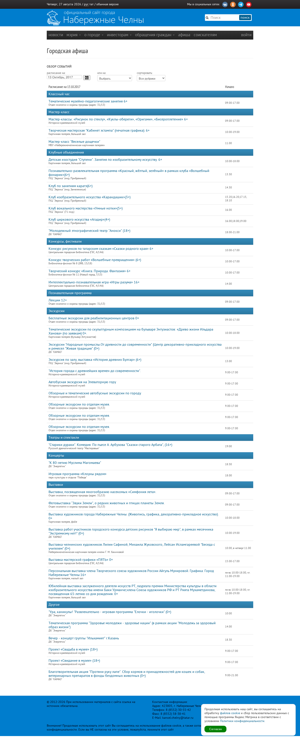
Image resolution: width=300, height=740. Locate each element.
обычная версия (107, 4)
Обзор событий (59, 66)
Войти (246, 34)
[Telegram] (240, 4)
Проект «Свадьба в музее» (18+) (73, 649)
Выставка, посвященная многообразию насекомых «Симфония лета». (102, 492)
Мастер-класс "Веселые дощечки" (74, 142)
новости (56, 34)
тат (91, 4)
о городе (92, 34)
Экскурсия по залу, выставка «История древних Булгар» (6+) (95, 360)
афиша (184, 34)
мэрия (73, 34)
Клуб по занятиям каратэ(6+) (70, 186)
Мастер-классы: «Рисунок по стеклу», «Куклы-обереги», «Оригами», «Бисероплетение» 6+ (118, 119)
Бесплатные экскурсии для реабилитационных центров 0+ (94, 318)
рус (86, 4)
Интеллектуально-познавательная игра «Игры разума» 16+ (94, 282)
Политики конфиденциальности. (242, 721)
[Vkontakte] (225, 4)
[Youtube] (248, 4)
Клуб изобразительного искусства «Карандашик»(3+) (89, 197)
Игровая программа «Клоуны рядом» (78, 474)
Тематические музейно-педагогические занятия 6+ (88, 101)
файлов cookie (230, 713)
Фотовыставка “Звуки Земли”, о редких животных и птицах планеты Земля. (106, 503)
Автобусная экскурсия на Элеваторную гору (82, 382)
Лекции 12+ (58, 300)
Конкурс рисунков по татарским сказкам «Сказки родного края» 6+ (101, 249)
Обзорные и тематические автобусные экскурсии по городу (95, 393)
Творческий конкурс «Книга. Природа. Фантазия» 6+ (89, 271)
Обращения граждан (153, 34)
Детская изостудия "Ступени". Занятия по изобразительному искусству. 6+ (105, 160)
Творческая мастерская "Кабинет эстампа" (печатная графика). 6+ (99, 130)
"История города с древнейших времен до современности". (95, 371)
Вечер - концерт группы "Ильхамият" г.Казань (84, 638)
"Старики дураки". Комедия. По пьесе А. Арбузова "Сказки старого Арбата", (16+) (110, 445)
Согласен (215, 729)
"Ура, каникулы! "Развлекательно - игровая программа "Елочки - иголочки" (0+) (110, 612)
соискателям (205, 34)
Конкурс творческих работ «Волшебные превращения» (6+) (95, 260)
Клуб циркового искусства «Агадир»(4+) (79, 220)
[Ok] (233, 4)
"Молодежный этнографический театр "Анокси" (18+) (89, 231)
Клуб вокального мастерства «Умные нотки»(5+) (86, 208)
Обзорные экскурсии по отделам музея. (79, 404)
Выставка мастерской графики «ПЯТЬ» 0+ (81, 560)
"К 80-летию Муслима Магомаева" (75, 463)
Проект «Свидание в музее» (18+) (74, 661)
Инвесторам (118, 34)
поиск (245, 18)
